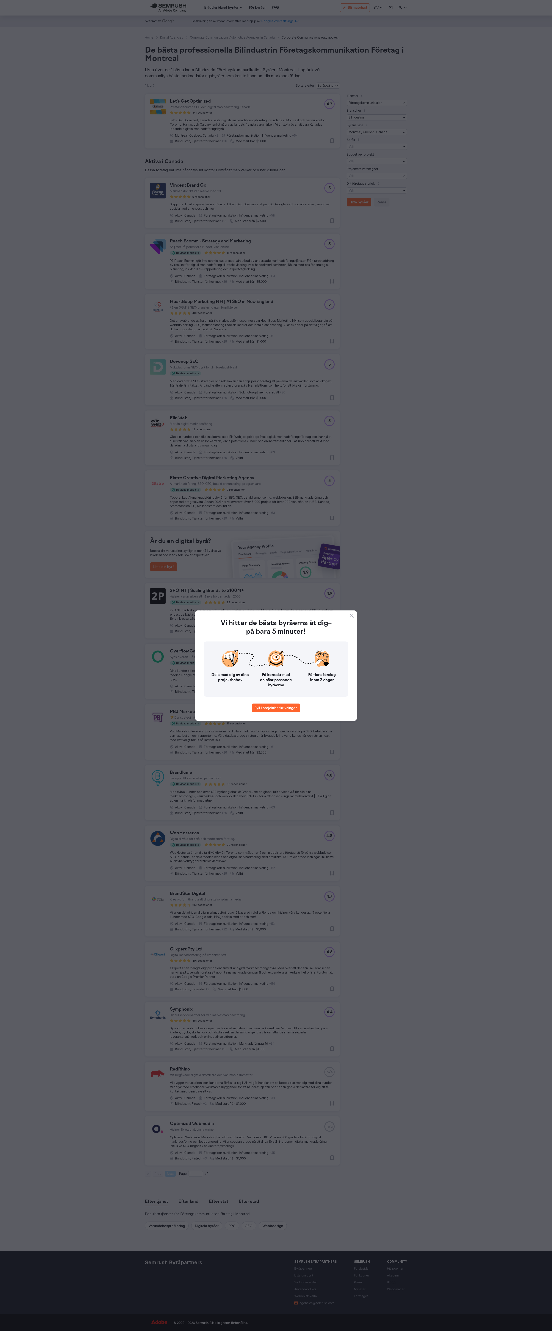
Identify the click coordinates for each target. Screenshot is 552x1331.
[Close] (352, 615)
